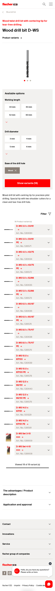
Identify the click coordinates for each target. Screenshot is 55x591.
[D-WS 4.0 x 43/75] (8, 255)
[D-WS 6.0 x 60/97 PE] (8, 320)
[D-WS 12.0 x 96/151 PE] (8, 398)
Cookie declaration (44, 585)
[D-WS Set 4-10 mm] (8, 450)
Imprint (17, 585)
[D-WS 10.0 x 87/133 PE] (8, 372)
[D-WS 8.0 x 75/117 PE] (8, 346)
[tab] (24, 80)
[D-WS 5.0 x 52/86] (8, 281)
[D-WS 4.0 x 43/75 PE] (8, 268)
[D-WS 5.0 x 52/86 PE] (8, 294)
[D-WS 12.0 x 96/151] (8, 385)
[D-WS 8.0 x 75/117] (8, 333)
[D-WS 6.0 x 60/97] (8, 307)
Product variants (10, 37)
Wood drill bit (11, 12)
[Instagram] (10, 573)
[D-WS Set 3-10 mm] (8, 437)
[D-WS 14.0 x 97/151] (8, 411)
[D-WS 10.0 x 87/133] (8, 359)
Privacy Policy (28, 585)
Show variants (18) (27, 183)
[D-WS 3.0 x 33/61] (8, 229)
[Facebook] (4, 573)
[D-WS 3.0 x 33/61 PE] (8, 242)
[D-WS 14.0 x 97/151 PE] (8, 424)
